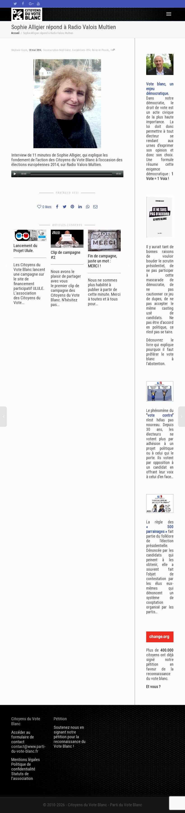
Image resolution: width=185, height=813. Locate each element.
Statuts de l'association (22, 776)
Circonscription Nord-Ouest (57, 50)
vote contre (160, 415)
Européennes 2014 (81, 50)
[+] (30, 235)
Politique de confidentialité (23, 767)
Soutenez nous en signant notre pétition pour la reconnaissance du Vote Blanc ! (70, 737)
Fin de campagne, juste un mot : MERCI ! (102, 260)
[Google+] (30, 3)
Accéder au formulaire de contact (22, 737)
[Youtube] (38, 3)
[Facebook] (23, 3)
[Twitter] (15, 3)
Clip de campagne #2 (65, 255)
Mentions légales (25, 759)
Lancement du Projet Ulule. (25, 248)
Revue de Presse (100, 50)
